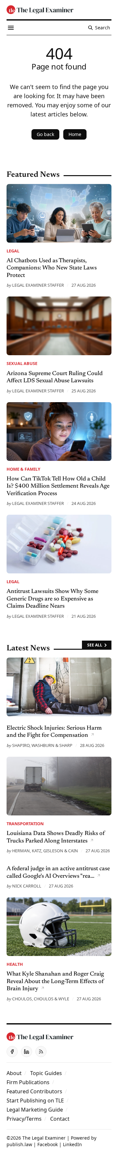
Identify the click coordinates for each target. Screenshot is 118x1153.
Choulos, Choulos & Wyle (40, 999)
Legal (13, 251)
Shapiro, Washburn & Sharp (42, 745)
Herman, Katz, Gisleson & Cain (45, 851)
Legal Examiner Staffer (38, 285)
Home (75, 134)
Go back (45, 134)
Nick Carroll (26, 886)
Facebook (47, 1144)
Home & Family (23, 469)
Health (15, 964)
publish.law (19, 1144)
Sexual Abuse (22, 363)
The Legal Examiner (44, 1138)
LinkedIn (72, 1144)
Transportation (25, 824)
